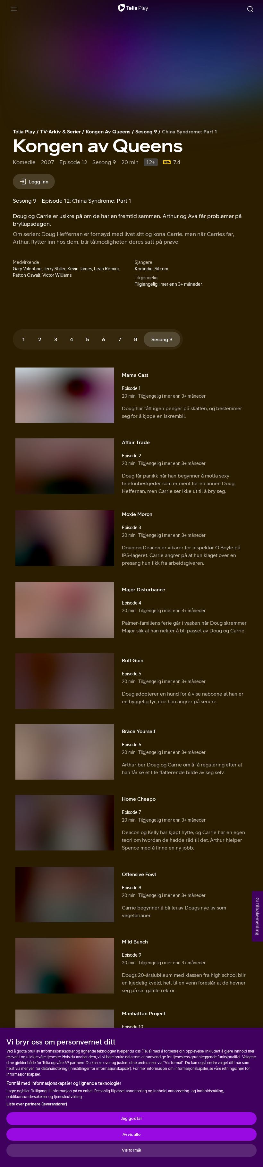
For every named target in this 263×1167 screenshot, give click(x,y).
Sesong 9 (146, 131)
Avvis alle (131, 1134)
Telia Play (24, 131)
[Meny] (14, 9)
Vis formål (131, 1150)
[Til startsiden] (133, 9)
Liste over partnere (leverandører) (36, 1104)
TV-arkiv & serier (60, 131)
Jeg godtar (131, 1118)
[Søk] (250, 9)
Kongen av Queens (108, 131)
